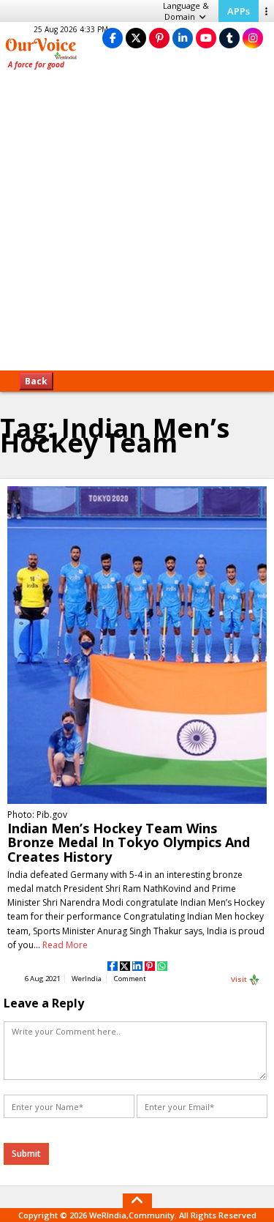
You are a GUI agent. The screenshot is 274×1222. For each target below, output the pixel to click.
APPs (238, 11)
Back (36, 381)
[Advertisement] (137, 225)
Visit (239, 978)
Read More (65, 945)
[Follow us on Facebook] (112, 38)
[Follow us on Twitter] (136, 38)
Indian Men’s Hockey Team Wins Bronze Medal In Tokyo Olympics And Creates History (128, 842)
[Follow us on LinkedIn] (182, 38)
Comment (130, 978)
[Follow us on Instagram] (253, 38)
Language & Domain (186, 11)
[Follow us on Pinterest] (159, 38)
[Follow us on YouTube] (206, 38)
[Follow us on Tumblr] (229, 38)
